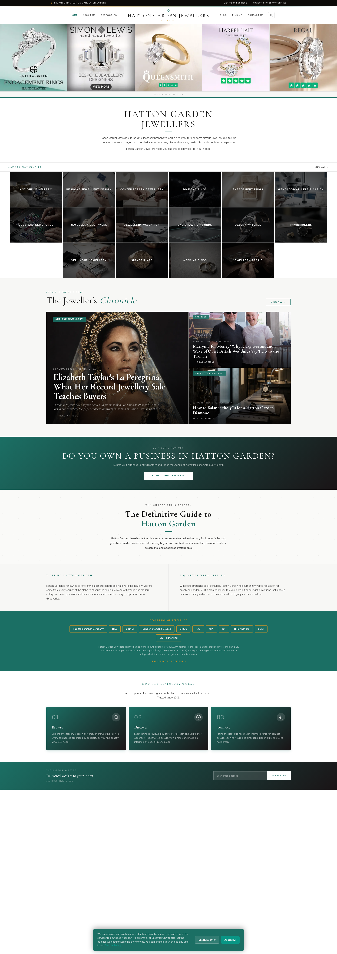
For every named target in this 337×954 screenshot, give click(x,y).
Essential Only (207, 939)
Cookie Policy (113, 945)
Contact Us (256, 15)
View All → (322, 167)
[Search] (271, 15)
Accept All (230, 939)
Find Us (237, 15)
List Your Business (235, 3)
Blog (223, 15)
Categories (109, 15)
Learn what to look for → (168, 661)
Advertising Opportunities (269, 3)
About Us (89, 15)
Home (74, 15)
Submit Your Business (168, 475)
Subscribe (279, 775)
